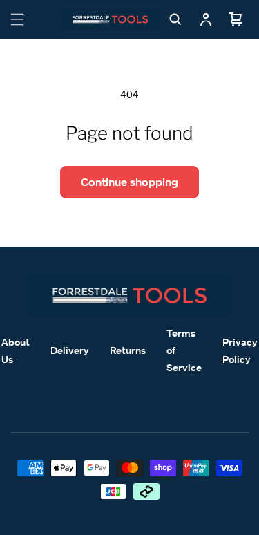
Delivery (69, 350)
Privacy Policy (240, 350)
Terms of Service (184, 350)
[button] (17, 19)
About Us (15, 350)
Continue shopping (129, 182)
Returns (128, 350)
